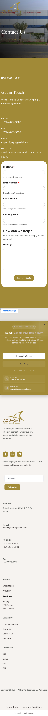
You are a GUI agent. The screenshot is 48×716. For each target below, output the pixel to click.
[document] (24, 358)
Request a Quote (24, 356)
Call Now (24, 364)
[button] (44, 324)
